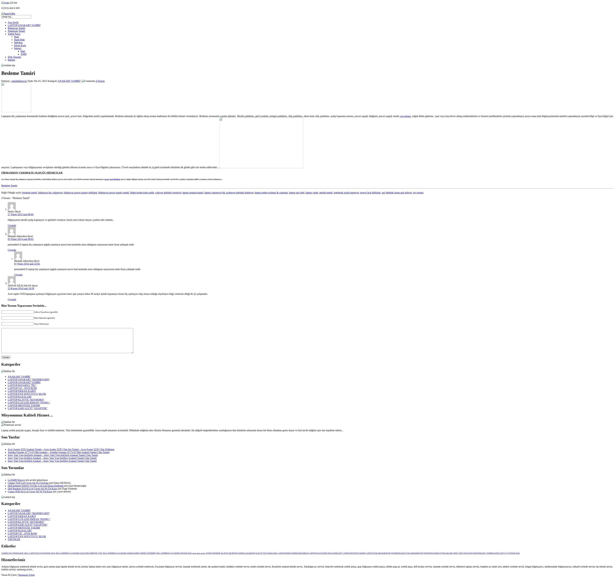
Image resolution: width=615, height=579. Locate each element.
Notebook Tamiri (16, 31)
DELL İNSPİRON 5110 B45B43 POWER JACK (174, 553)
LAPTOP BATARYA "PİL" (22, 385)
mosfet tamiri (325, 192)
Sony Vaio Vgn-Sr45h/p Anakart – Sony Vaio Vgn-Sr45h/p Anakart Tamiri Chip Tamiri (52, 458)
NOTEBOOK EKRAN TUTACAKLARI (438, 553)
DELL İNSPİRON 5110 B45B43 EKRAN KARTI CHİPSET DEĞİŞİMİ (129, 553)
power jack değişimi (112, 179)
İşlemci (17, 48)
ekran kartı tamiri (198, 553)
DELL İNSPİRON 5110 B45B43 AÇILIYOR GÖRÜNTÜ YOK (79, 553)
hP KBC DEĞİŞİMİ (213, 553)
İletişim (11, 60)
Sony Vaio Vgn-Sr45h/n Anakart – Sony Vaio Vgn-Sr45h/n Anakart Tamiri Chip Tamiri (52, 461)
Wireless (18, 42)
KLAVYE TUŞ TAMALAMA (266, 553)
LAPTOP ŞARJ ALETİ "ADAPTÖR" (28, 408)
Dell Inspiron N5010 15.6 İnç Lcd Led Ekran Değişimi (35, 485)
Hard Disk (19, 39)
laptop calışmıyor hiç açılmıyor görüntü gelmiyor (228, 192)
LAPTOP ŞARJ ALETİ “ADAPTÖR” (28, 525)
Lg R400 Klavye (16, 480)
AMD (23, 54)
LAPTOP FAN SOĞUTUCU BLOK (27, 394)
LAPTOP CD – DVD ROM (22, 388)
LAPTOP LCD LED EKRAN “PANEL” (29, 519)
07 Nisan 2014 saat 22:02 (27, 263)
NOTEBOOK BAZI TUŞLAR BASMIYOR (407, 553)
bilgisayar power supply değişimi (80, 192)
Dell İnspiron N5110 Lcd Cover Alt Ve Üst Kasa (32, 488)
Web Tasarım (14, 57)
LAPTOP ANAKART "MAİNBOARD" (29, 379)
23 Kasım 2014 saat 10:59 (21, 288)
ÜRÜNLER (14, 539)
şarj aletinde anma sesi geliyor (397, 192)
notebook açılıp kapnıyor (346, 192)
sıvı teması (405, 116)
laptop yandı (312, 192)
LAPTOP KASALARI (19, 396)
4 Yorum (100, 81)
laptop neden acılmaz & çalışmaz (271, 192)
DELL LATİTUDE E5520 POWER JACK (39, 553)
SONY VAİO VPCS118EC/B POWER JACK (469, 553)
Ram (16, 36)
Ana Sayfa (13, 22)
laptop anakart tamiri (192, 192)
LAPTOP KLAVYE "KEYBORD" (26, 399)
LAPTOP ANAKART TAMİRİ (24, 25)
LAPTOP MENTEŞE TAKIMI (24, 405)
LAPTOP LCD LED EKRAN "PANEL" (29, 402)
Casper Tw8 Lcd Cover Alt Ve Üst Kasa (28, 483)
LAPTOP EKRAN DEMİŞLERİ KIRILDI (293, 553)
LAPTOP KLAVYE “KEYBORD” (26, 522)
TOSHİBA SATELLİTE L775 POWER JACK (503, 553)
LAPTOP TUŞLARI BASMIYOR (378, 553)
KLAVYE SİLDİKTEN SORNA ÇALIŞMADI (238, 553)
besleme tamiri (29, 192)
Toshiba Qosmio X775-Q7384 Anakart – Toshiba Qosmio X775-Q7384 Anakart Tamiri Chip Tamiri (58, 452)
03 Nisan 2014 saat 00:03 (20, 239)
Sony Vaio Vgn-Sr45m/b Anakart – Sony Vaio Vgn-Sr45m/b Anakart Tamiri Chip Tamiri (53, 455)
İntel (22, 51)
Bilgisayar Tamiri (16, 28)
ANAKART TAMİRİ (69, 81)
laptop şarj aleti (296, 192)
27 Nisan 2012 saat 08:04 (20, 214)
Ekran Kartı (20, 45)
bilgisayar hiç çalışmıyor (50, 192)
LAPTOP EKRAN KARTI (22, 391)
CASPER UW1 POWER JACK (12, 553)
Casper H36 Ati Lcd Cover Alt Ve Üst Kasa (30, 491)
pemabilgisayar (19, 81)
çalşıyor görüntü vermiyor (168, 192)
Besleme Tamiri (9, 185)
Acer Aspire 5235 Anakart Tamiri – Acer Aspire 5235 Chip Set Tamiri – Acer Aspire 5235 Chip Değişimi (61, 449)
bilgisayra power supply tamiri (113, 192)
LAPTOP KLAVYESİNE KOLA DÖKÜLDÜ (325, 553)
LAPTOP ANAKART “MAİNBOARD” (29, 513)
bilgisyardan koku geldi (142, 192)
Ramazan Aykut (26, 575)
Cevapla (12, 225)
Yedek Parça (14, 34)
